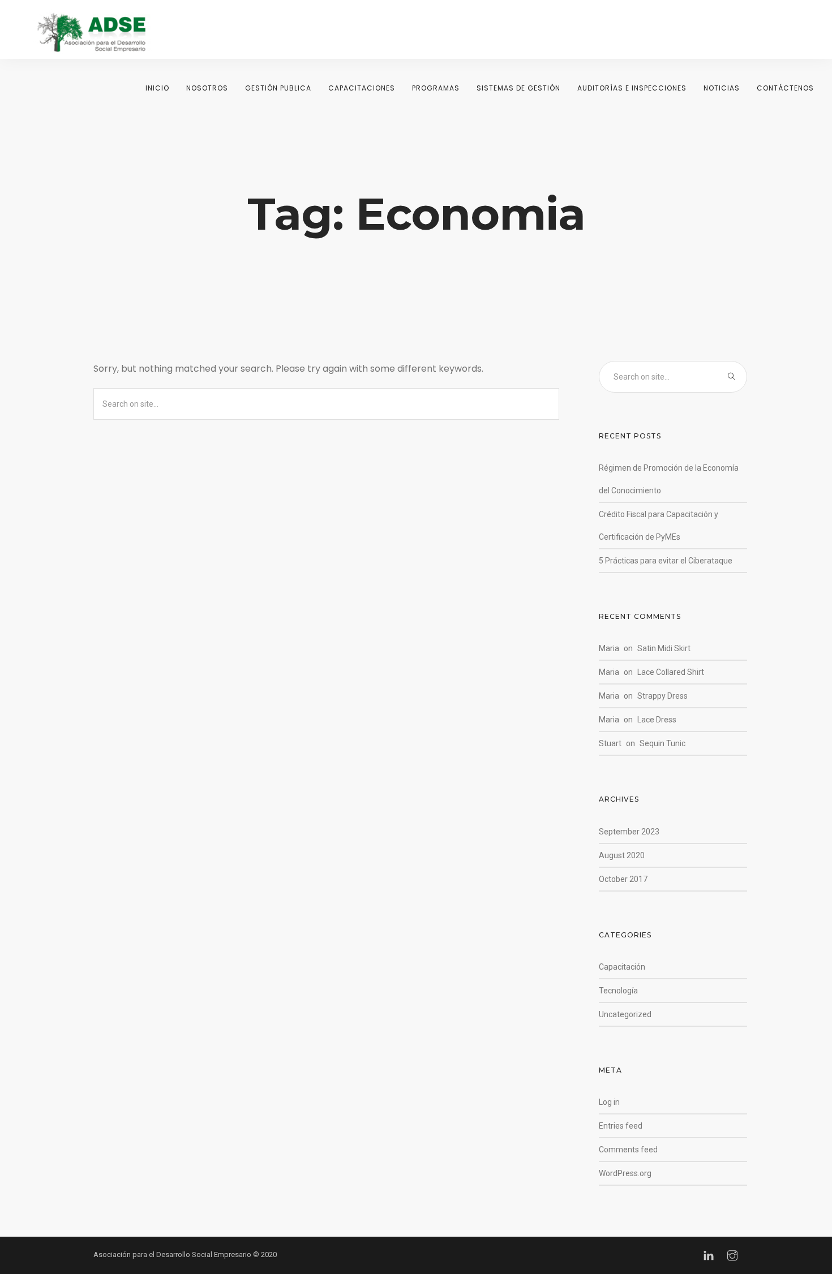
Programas (436, 88)
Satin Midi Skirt (664, 648)
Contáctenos (785, 88)
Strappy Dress (662, 695)
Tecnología (618, 990)
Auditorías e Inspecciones (632, 88)
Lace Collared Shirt (670, 672)
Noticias (722, 88)
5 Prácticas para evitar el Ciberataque (665, 560)
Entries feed (620, 1125)
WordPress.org (625, 1173)
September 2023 (629, 831)
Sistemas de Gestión (518, 88)
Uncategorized (625, 1014)
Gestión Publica (278, 88)
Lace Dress (656, 719)
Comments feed (628, 1149)
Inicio (157, 88)
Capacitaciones (361, 88)
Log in (609, 1102)
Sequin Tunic (662, 743)
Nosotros (207, 88)
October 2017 (623, 879)
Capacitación (622, 966)
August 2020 (622, 855)
